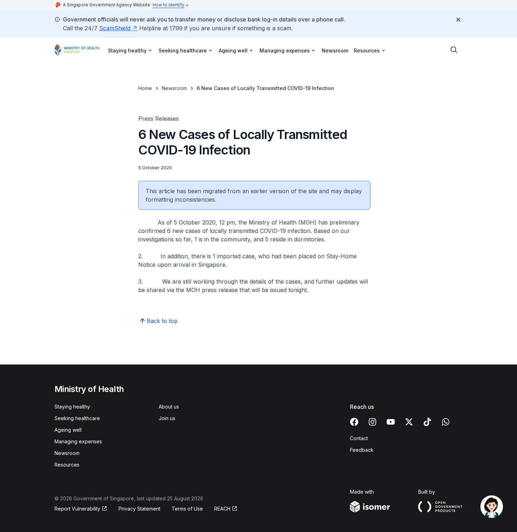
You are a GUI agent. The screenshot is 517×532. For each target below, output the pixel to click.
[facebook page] (354, 422)
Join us (167, 418)
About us (169, 407)
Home (145, 88)
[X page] (409, 422)
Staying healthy (72, 407)
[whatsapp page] (445, 422)
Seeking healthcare (77, 418)
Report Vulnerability (77, 509)
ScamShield (114, 28)
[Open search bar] (454, 50)
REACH (222, 509)
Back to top (162, 320)
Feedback (362, 450)
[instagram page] (372, 422)
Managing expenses (78, 441)
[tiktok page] (427, 422)
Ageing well (68, 430)
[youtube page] (391, 422)
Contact (359, 438)
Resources (67, 465)
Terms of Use (187, 509)
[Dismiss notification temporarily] (458, 19)
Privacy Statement (139, 509)
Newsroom (335, 50)
